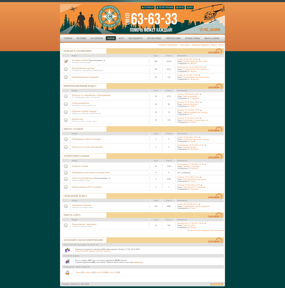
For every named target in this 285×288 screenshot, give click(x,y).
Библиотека (77, 119)
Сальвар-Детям (189, 147)
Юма (77, 251)
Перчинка (194, 189)
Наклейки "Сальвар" (191, 166)
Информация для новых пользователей (91, 172)
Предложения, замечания (84, 224)
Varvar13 (113, 272)
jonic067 (99, 251)
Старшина (194, 98)
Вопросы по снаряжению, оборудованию (91, 95)
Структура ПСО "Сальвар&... (195, 187)
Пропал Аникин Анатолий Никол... (197, 77)
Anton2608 (100, 272)
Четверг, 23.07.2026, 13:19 (188, 177)
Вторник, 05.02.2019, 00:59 (188, 102)
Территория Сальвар (76, 156)
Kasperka (194, 168)
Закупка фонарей (190, 96)
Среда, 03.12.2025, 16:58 (187, 75)
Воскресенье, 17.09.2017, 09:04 (190, 223)
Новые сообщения (168, 45)
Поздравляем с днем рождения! (196, 206)
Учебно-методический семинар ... (197, 139)
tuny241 (193, 227)
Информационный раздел (80, 86)
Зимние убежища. (190, 104)
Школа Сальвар (73, 129)
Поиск (214, 45)
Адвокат (92, 251)
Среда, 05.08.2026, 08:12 (187, 204)
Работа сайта (72, 215)
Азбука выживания (80, 103)
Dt (191, 114)
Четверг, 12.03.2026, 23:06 (188, 94)
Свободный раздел (75, 196)
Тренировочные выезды (83, 68)
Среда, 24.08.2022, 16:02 (187, 137)
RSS (221, 45)
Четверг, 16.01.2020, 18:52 (188, 118)
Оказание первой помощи (84, 111)
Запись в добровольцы (82, 178)
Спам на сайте (189, 225)
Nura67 (193, 141)
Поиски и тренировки (77, 51)
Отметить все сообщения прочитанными (206, 230)
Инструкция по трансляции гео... (196, 120)
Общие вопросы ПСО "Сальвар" (87, 187)
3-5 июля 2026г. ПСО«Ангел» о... (196, 69)
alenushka (194, 79)
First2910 (84, 251)
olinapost (88, 272)
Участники (184, 45)
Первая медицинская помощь (195, 112)
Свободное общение (82, 205)
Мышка (193, 63)
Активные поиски (80, 60)
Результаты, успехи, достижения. (87, 147)
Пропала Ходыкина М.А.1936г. (195, 61)
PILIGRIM (194, 149)
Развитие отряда (80, 166)
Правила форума (200, 45)
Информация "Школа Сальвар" (86, 139)
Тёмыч (78, 272)
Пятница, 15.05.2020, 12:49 (188, 185)
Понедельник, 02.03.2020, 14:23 (190, 145)
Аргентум (138, 262)
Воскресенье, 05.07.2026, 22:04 (190, 67)
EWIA (192, 106)
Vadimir (193, 122)
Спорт (192, 181)
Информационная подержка (85, 77)
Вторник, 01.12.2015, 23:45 (188, 110)
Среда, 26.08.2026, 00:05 (187, 59)
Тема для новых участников (194, 179)
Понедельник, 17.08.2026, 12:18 (190, 164)
